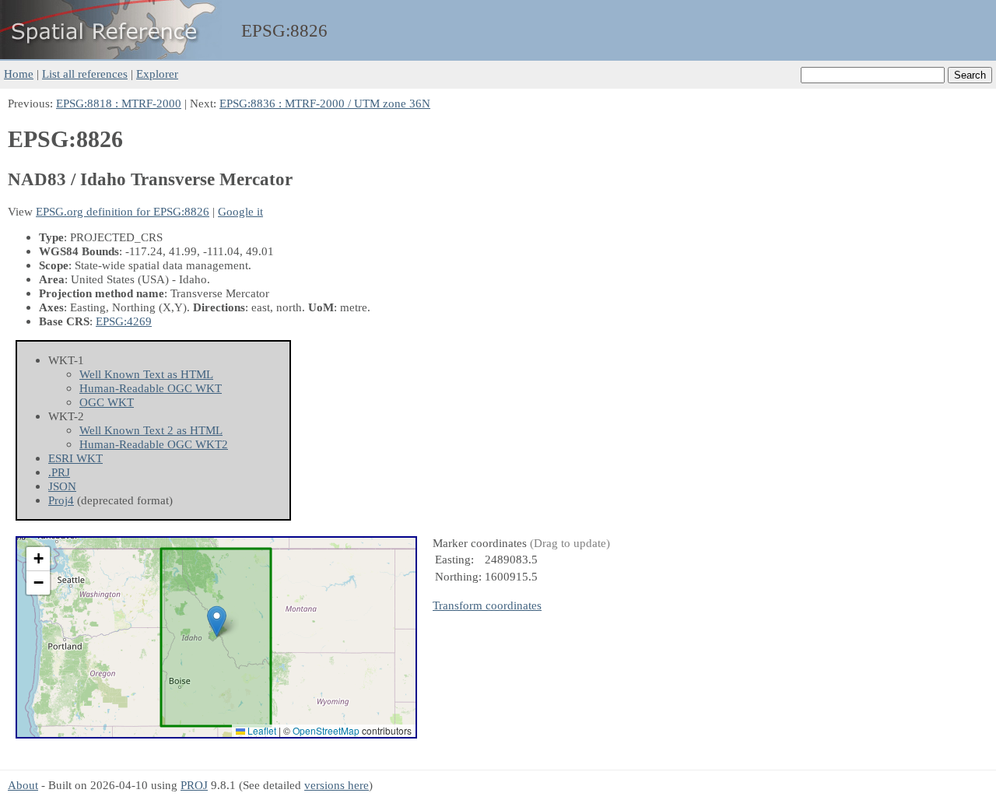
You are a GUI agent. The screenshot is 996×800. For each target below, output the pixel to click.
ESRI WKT (75, 458)
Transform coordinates (487, 605)
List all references (85, 73)
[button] (216, 621)
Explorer (157, 73)
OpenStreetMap (326, 730)
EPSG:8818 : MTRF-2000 (118, 103)
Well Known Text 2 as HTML (151, 430)
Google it (240, 211)
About (23, 784)
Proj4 (61, 500)
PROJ (194, 784)
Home (18, 73)
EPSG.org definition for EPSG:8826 (122, 211)
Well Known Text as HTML (146, 374)
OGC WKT (106, 402)
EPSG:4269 (124, 321)
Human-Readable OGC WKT (150, 388)
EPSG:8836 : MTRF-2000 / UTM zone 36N (324, 103)
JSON (62, 486)
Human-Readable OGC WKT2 (153, 444)
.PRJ (59, 472)
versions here (336, 784)
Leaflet (260, 730)
